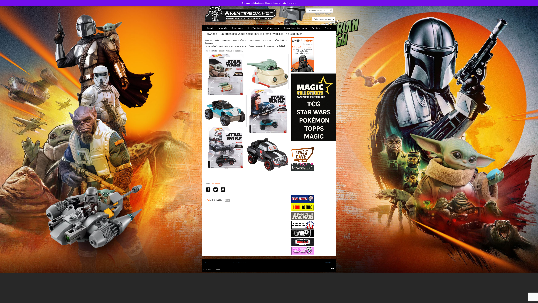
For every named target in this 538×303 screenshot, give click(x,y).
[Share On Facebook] (208, 189)
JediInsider (215, 184)
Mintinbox (241, 11)
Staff (206, 263)
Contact (328, 263)
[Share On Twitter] (215, 189)
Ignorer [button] (293, 3)
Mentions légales (239, 263)
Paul (208, 200)
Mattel (227, 200)
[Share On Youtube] (222, 189)
